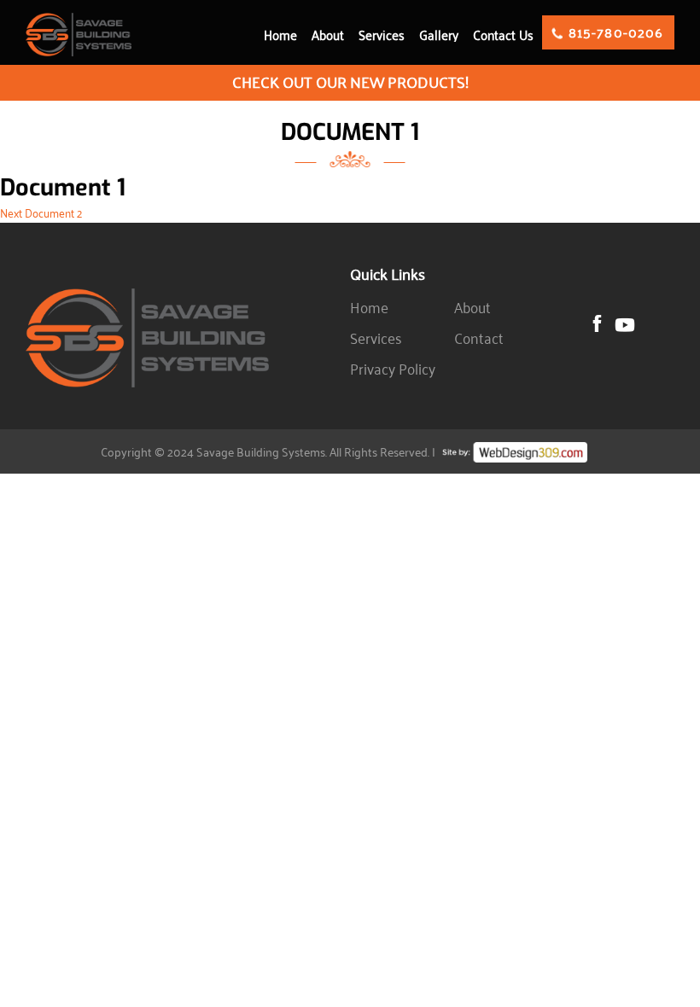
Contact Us (503, 34)
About (328, 34)
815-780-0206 (616, 32)
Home (280, 34)
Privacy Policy (392, 369)
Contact (479, 338)
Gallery (438, 34)
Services (382, 34)
